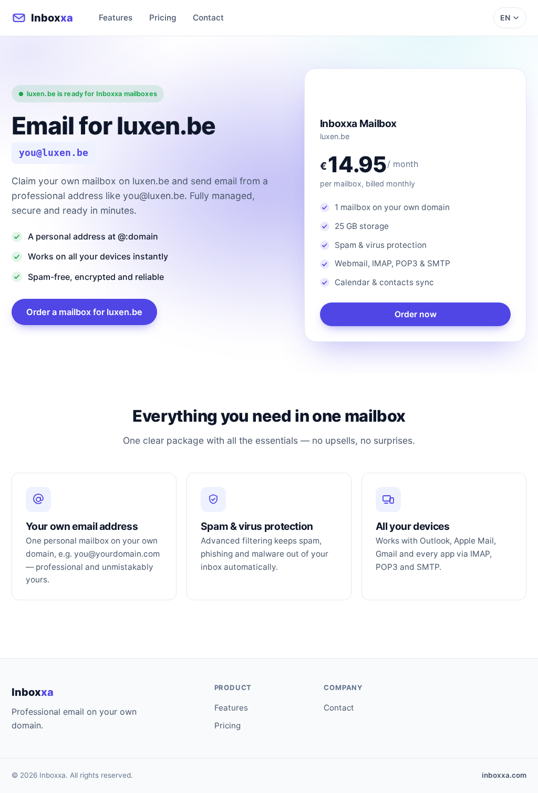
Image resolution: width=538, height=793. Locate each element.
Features (115, 18)
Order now (416, 314)
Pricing (162, 18)
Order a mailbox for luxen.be (84, 312)
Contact (208, 18)
